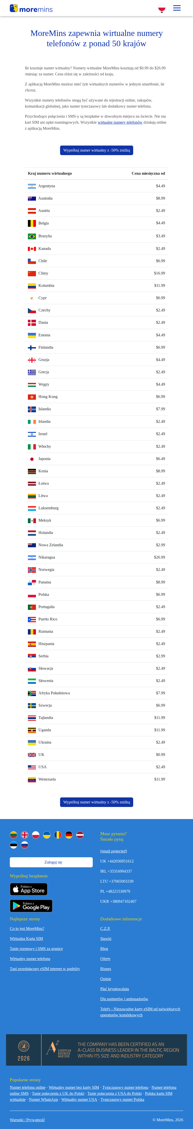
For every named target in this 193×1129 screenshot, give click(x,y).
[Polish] (35, 835)
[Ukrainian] (47, 835)
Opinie (105, 979)
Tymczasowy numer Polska (122, 1099)
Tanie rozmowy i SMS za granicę (36, 948)
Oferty (105, 959)
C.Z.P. (105, 928)
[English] (24, 835)
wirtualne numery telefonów (120, 122)
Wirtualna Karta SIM (26, 938)
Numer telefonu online (27, 1087)
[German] (69, 835)
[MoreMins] (31, 9)
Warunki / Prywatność (27, 1120)
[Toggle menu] (177, 8)
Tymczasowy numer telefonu (125, 1087)
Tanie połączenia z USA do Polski (114, 1093)
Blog (104, 948)
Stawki (105, 938)
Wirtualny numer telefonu (30, 959)
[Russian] (24, 845)
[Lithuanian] (13, 835)
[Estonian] (13, 845)
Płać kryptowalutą (114, 989)
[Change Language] (162, 7)
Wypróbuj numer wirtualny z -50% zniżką (96, 150)
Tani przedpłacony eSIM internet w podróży (45, 969)
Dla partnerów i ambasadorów (124, 999)
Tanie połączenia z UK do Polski (58, 1093)
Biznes (105, 969)
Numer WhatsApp (43, 1099)
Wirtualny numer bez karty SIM (74, 1087)
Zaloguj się (52, 862)
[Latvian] (80, 835)
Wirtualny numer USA (79, 1099)
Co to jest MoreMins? (27, 928)
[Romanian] (58, 835)
